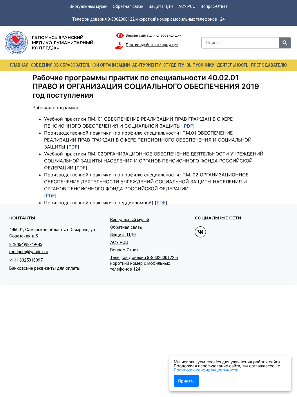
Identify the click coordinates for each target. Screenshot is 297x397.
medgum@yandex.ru (28, 251)
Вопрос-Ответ (214, 6)
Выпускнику (200, 65)
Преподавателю (269, 65)
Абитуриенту (146, 65)
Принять (186, 380)
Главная (19, 65)
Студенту (173, 65)
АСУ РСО (186, 6)
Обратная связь (128, 6)
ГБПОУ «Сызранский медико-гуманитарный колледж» (62, 43)
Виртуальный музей (89, 6)
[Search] (285, 42)
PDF (72, 147)
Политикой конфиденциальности (206, 369)
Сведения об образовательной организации (80, 65)
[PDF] (188, 126)
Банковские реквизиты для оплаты (44, 268)
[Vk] (200, 231)
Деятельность (233, 65)
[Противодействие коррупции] (119, 45)
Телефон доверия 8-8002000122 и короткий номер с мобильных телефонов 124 (148, 19)
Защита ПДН (161, 6)
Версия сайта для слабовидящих (152, 35)
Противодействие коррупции (152, 44)
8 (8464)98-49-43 (25, 244)
